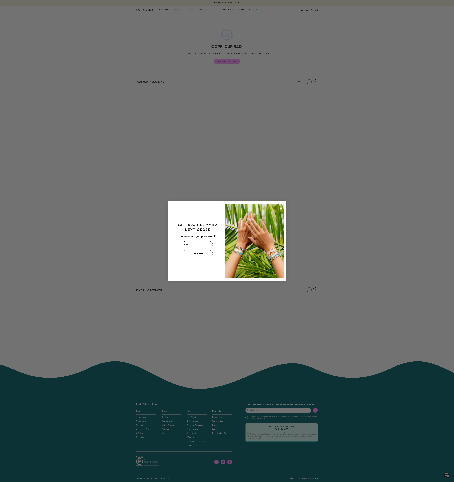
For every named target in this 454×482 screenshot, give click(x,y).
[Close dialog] (281, 206)
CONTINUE (197, 253)
